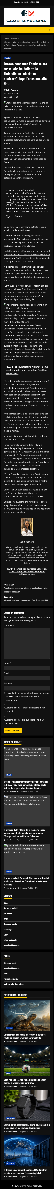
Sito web (8, 683)
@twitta (18, 216)
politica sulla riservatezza (14, 984)
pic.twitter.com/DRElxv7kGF (33, 211)
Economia (10, 1163)
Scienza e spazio (10, 924)
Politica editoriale (11, 978)
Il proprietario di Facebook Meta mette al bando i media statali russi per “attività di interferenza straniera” (26, 881)
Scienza (9, 1028)
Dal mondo (8, 913)
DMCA (6, 973)
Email (7, 673)
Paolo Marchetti (11, 1041)
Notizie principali (10, 908)
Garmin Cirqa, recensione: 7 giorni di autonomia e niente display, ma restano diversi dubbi (27, 1126)
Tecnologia (8, 929)
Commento (10, 625)
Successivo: (26, 598)
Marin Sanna (23, 190)
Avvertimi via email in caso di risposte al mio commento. (24, 709)
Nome (7, 663)
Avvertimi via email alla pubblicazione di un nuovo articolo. (24, 721)
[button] (4, 30)
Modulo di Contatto (11, 945)
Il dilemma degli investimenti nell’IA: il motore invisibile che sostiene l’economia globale (25, 1171)
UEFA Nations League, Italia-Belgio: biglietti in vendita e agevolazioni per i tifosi (25, 1081)
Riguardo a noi (10, 962)
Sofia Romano (12, 90)
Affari (6, 918)
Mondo (7, 58)
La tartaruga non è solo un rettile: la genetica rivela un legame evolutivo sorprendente (24, 1036)
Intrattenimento (10, 939)
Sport (6, 934)
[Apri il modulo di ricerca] (50, 30)
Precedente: (25, 588)
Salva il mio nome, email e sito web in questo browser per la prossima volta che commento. (27, 696)
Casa (6, 902)
